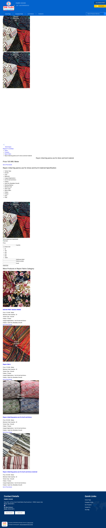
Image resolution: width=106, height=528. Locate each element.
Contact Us (40, 13)
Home (6, 150)
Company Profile (19, 13)
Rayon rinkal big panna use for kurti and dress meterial (20, 472)
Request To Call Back (8, 148)
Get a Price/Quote (7, 164)
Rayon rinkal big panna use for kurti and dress (17, 417)
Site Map (87, 509)
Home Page (8, 13)
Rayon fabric (7, 364)
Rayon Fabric (8, 154)
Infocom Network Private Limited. (26, 524)
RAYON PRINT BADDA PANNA (12, 309)
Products (7, 152)
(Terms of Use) (30, 522)
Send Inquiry (8, 147)
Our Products (31, 13)
